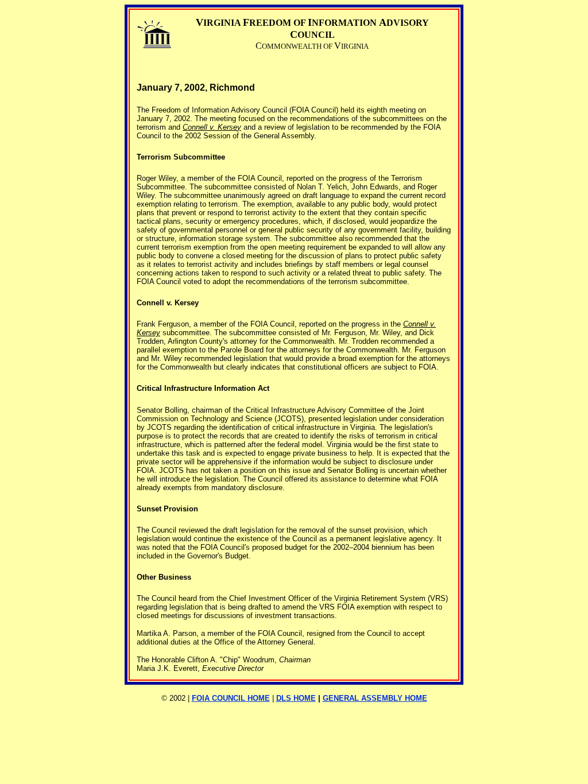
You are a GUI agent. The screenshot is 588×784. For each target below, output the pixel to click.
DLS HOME (296, 698)
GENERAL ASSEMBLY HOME (375, 698)
